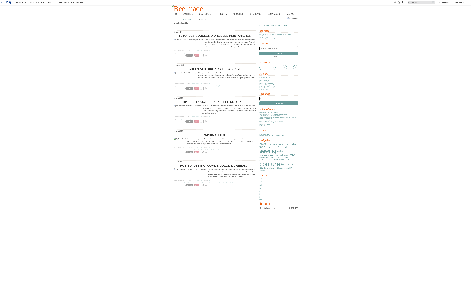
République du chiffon (285, 168)
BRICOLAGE (255, 14)
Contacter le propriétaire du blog (273, 25)
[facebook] (395, 2)
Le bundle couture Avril (265, 118)
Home (175, 13)
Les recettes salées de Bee (267, 86)
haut (266, 168)
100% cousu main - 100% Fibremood (269, 115)
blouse (262, 170)
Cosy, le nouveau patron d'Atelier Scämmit (271, 121)
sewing (267, 151)
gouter (272, 144)
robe (292, 155)
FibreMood (264, 144)
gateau (294, 164)
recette (284, 157)
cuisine (292, 144)
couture (269, 164)
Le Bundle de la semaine (266, 126)
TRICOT (221, 14)
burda (276, 160)
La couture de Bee (264, 77)
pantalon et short (266, 160)
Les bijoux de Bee (264, 82)
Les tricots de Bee (264, 89)
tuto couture (286, 164)
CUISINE (187, 14)
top (261, 147)
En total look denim (264, 124)
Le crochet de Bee (264, 79)
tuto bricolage (284, 155)
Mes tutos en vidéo (264, 134)
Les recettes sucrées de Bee (267, 87)
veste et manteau (266, 155)
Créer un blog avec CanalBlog (267, 39)
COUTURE (204, 14)
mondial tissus (264, 157)
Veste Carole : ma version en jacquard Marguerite (273, 114)
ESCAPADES (274, 14)
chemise (272, 168)
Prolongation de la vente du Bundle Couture (272, 135)
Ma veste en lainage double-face (268, 120)
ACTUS (290, 14)
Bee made (177, 19)
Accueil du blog (263, 37)
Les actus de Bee (264, 80)
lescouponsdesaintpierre (273, 147)
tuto (287, 160)
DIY (277, 157)
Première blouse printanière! (267, 123)
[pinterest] (403, 2)
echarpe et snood (282, 144)
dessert (281, 160)
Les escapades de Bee (266, 83)
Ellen (286, 147)
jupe (291, 147)
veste (273, 157)
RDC (261, 168)
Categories (187, 19)
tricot (276, 155)
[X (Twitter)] (399, 2)
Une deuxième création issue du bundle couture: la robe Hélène (277, 117)
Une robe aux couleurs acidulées (268, 112)
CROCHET (238, 14)
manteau (280, 151)
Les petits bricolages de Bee (267, 85)
